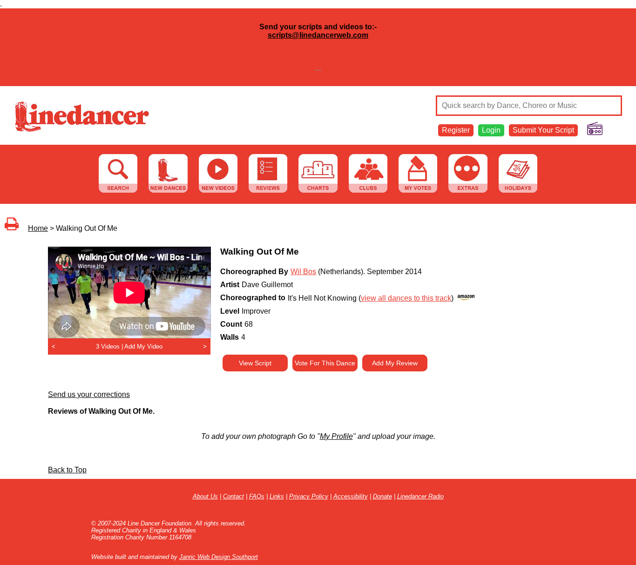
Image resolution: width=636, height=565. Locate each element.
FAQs (256, 496)
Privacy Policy (308, 496)
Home (38, 228)
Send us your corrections (89, 394)
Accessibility (350, 496)
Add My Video (143, 346)
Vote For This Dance (325, 363)
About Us (205, 496)
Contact (233, 496)
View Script (255, 363)
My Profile (336, 436)
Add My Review (395, 363)
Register (456, 130)
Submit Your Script (543, 130)
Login (491, 130)
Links (277, 496)
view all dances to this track (406, 298)
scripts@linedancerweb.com (318, 35)
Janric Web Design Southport (218, 556)
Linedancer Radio (420, 496)
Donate (382, 496)
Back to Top (67, 470)
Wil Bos (303, 272)
